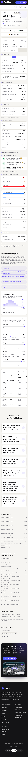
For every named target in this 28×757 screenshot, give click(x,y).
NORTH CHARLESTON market (9, 633)
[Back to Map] (2, 7)
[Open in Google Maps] (25, 7)
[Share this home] (18, 7)
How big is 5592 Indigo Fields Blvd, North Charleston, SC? (11, 450)
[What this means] (11, 18)
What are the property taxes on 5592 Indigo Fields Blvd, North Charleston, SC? (10, 501)
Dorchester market (6, 630)
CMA (21, 30)
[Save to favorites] (15, 7)
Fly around (8, 30)
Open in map (22, 2)
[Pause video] (5, 672)
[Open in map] (14, 668)
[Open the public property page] (23, 7)
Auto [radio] (15, 750)
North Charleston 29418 (20, 376)
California (4, 710)
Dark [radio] (20, 750)
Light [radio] (9, 750)
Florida (3, 716)
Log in (3, 734)
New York (4, 719)
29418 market (5, 636)
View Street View (15, 34)
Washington (5, 722)
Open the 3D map (20, 712)
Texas (3, 713)
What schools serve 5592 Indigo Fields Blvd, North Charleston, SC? (11, 473)
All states (4, 707)
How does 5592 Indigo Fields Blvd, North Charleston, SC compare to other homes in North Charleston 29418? (11, 486)
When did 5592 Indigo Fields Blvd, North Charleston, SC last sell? (11, 439)
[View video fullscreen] (8, 672)
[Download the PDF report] (20, 7)
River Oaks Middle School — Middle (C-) (11, 614)
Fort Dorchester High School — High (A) (11, 616)
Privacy (11, 746)
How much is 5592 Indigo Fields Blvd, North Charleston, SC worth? (11, 428)
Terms (16, 746)
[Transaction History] (14, 152)
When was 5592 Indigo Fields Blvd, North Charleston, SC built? (11, 462)
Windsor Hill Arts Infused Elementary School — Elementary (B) (12, 619)
